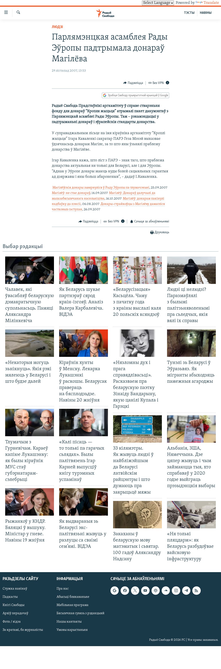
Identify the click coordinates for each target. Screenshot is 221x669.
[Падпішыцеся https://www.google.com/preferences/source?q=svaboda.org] (114, 591)
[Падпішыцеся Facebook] (125, 591)
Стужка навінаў (15, 589)
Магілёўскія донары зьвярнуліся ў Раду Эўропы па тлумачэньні (100, 187)
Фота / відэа (12, 621)
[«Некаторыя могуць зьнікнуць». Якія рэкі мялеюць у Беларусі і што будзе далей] (29, 343)
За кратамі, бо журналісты (23, 630)
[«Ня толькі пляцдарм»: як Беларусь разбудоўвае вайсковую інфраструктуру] (191, 514)
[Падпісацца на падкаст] (156, 591)
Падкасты (10, 597)
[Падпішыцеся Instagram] (176, 591)
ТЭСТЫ (189, 13)
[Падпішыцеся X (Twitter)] (135, 591)
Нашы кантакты (69, 621)
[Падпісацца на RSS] (196, 591)
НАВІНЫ (206, 13)
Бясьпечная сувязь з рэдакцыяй (80, 613)
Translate (211, 3)
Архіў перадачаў (15, 613)
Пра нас (63, 589)
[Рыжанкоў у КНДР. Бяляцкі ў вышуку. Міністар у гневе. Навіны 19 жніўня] (29, 502)
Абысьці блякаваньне (73, 597)
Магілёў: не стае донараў (71, 193)
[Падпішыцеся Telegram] (186, 591)
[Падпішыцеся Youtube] (145, 591)
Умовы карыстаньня (72, 630)
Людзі (57, 27)
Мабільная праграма (72, 605)
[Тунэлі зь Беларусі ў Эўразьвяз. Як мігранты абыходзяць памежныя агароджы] (191, 343)
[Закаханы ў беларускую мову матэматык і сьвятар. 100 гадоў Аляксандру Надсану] (137, 514)
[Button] (133, 83)
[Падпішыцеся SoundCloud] (166, 591)
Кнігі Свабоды (13, 605)
